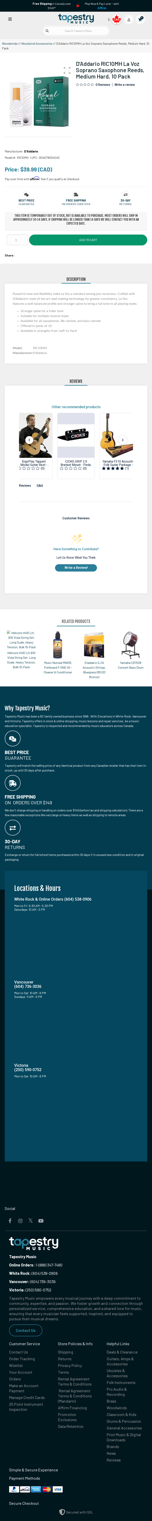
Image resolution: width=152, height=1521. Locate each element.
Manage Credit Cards (27, 1397)
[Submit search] (47, 30)
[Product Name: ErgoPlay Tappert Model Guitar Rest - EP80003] (34, 446)
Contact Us (26, 1330)
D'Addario (31, 151)
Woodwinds (10, 43)
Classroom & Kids (121, 1414)
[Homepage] (76, 19)
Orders (15, 1378)
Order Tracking (22, 1358)
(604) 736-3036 (32, 1281)
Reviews (114, 1460)
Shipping (65, 1352)
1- (36, 1265)
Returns (64, 1358)
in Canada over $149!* (52, 6)
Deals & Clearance (122, 1352)
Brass (111, 1401)
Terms (63, 1372)
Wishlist (16, 1365)
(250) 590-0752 (30, 1289)
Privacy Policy (70, 1365)
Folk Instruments (121, 1382)
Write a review (124, 85)
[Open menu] (10, 19)
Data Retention (71, 1426)
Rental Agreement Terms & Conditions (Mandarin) (75, 1395)
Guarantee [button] (26, 204)
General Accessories (124, 1427)
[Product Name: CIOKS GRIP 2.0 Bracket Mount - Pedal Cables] (76, 446)
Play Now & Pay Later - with (102, 6)
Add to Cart (88, 240)
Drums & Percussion (124, 1421)
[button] (67, 70)
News (111, 1453)
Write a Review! (76, 568)
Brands (113, 1446)
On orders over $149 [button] (76, 204)
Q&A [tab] (40, 485)
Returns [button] (125, 204)
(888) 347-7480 (50, 1265)
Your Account (20, 1372)
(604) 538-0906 (33, 1273)
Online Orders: (22, 1265)
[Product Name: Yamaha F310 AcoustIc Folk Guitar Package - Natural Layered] (118, 446)
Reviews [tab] (25, 485)
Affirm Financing (72, 1407)
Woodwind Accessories (36, 43)
